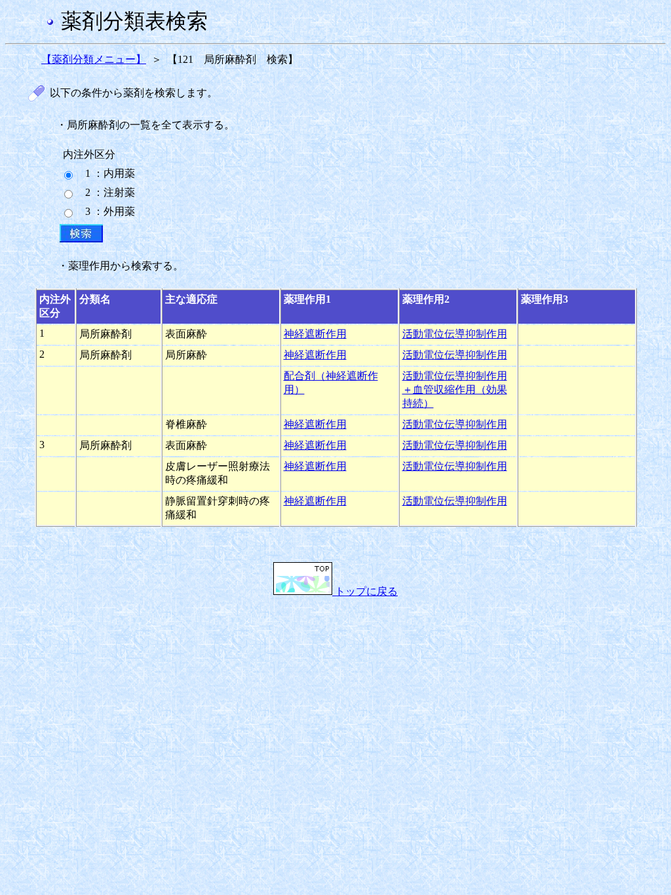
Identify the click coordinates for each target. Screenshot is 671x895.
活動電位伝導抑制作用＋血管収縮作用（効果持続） (454, 389)
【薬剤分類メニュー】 (93, 59)
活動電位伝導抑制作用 (454, 333)
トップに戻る (365, 591)
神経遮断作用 (315, 333)
